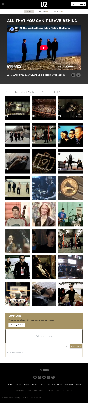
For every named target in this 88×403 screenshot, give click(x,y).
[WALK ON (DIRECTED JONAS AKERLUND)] (17, 279)
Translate (67, 390)
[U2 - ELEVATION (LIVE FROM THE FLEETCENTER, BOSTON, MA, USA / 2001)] (44, 120)
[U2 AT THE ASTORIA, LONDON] (70, 279)
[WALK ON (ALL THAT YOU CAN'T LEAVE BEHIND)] (70, 252)
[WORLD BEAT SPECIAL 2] (17, 226)
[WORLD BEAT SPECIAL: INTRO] (70, 226)
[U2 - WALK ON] (17, 199)
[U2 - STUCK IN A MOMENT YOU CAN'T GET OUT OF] (17, 173)
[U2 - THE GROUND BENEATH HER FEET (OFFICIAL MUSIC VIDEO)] (70, 120)
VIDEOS (57, 11)
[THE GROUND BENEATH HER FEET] (44, 279)
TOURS (18, 385)
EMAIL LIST (20, 390)
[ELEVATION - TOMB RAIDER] (44, 252)
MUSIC (26, 385)
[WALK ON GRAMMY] (70, 199)
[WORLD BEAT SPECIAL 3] (44, 226)
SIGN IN (83, 5)
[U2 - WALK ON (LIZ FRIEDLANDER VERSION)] (44, 146)
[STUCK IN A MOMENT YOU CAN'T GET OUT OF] (17, 305)
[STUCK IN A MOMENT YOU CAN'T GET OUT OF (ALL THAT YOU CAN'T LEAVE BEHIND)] (44, 305)
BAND (43, 385)
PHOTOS (42, 11)
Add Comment (76, 346)
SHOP (78, 385)
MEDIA (34, 385)
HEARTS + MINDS (55, 385)
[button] (2, 4)
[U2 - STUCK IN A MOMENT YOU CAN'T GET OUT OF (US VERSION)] (17, 120)
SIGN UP (75, 5)
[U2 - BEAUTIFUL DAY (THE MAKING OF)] (17, 146)
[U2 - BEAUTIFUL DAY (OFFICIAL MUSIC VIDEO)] (70, 173)
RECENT (28, 11)
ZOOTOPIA (69, 385)
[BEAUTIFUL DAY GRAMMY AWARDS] (44, 199)
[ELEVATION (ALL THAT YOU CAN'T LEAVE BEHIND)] (44, 173)
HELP (58, 390)
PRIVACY (50, 390)
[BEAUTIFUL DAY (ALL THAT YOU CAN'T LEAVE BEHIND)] (70, 305)
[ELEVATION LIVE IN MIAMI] (17, 252)
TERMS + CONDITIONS (35, 390)
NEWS (10, 385)
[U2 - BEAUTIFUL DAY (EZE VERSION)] (70, 146)
